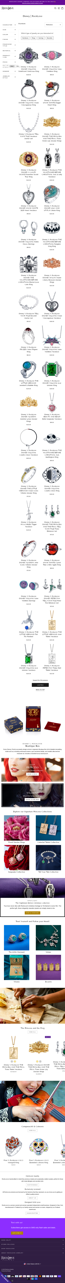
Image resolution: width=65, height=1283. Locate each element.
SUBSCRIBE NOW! (48, 654)
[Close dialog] (62, 623)
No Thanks (48, 658)
